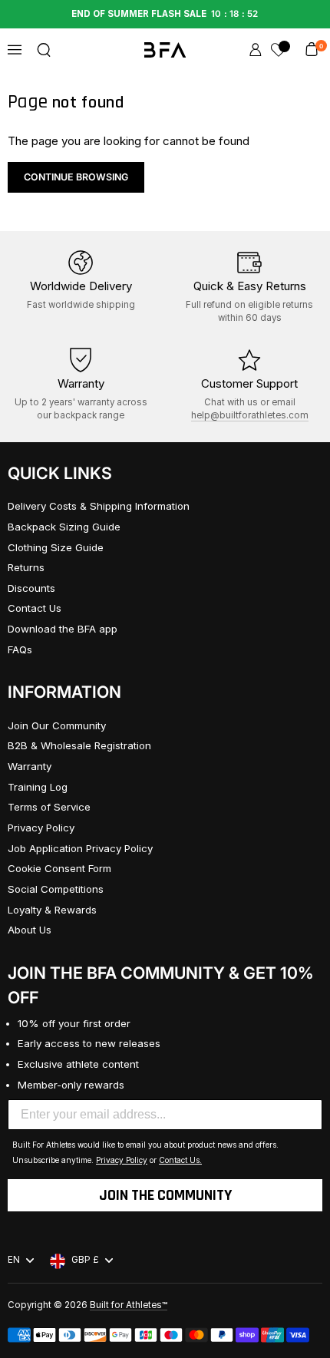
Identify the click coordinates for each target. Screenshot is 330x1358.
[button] (44, 50)
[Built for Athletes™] (165, 50)
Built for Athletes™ (128, 1305)
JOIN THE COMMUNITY (165, 1195)
